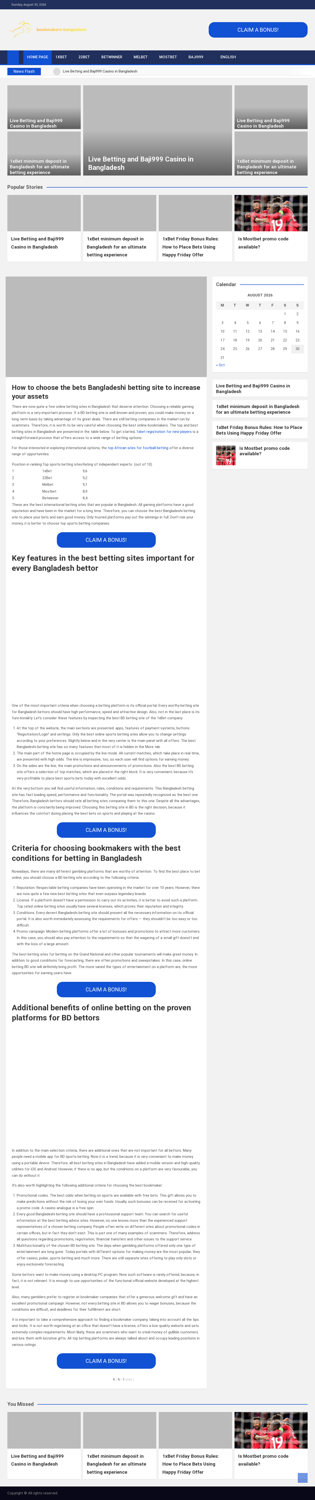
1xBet (61, 57)
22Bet (84, 57)
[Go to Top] (303, 1478)
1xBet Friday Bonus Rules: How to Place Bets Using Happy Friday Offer (190, 247)
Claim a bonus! (258, 30)
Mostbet (168, 57)
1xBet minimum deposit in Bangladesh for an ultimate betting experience (39, 166)
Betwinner (111, 57)
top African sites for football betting (138, 448)
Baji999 (196, 57)
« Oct (220, 365)
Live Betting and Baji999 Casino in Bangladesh (36, 123)
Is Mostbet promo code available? (264, 451)
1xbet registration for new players (164, 431)
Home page (37, 57)
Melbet (141, 57)
